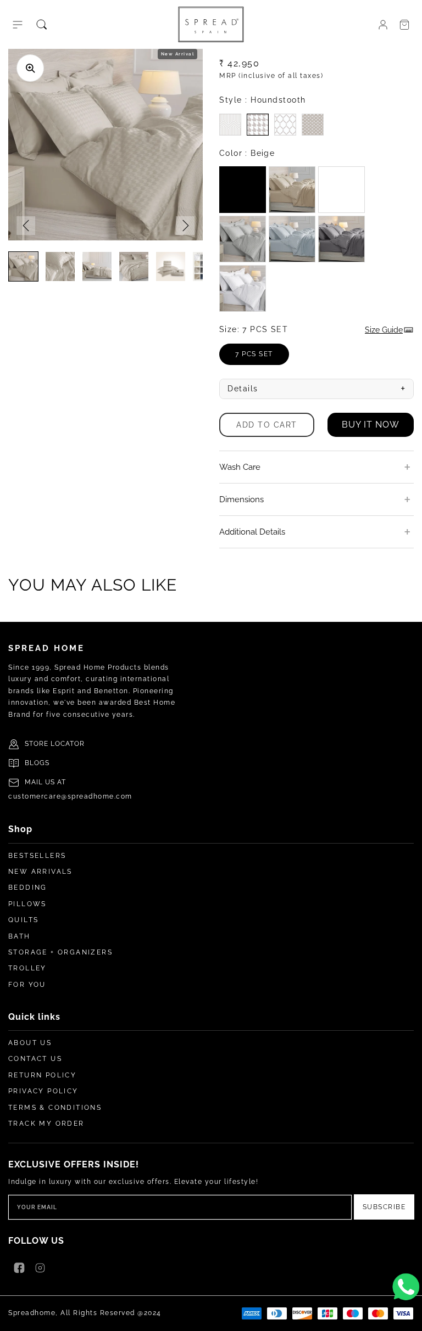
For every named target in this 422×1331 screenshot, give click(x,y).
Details (316, 388)
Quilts (23, 920)
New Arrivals (40, 871)
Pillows (27, 904)
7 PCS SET (262, 357)
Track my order (46, 1123)
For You (27, 985)
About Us (30, 1043)
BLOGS (37, 763)
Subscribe (384, 1207)
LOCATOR (68, 744)
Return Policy (42, 1075)
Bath (19, 936)
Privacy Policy (43, 1091)
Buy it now (370, 424)
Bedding (27, 887)
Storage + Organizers (60, 952)
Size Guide (384, 329)
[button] (17, 24)
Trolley (27, 968)
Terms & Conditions (55, 1107)
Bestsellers (37, 856)
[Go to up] (408, 1317)
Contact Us (35, 1059)
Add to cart (266, 424)
